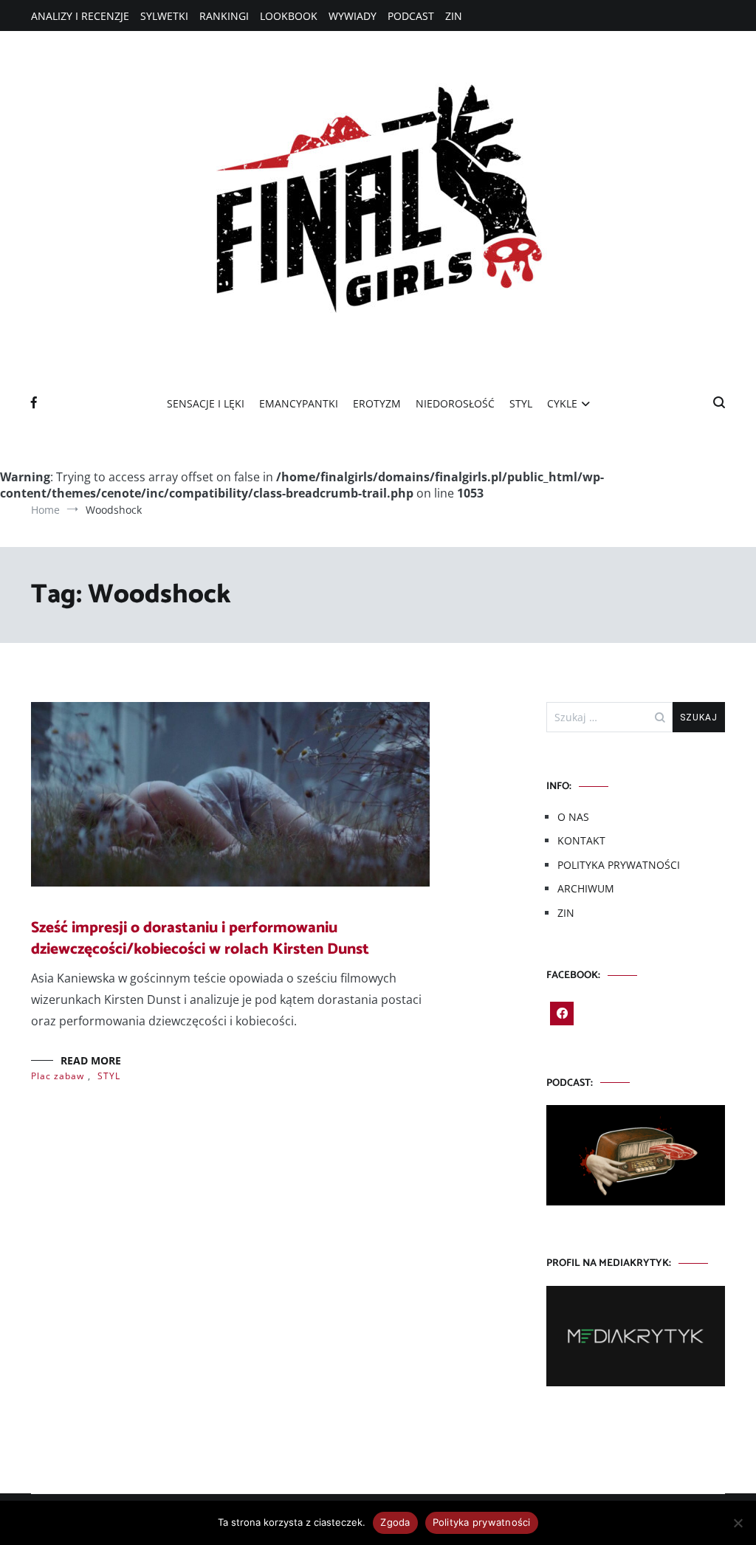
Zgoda (395, 1522)
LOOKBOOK (288, 16)
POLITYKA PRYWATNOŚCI (618, 865)
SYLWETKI (164, 16)
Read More (91, 1060)
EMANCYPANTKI (298, 403)
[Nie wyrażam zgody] (737, 1522)
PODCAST (411, 16)
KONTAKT (581, 840)
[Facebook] (561, 1013)
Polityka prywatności (482, 1522)
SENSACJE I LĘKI (205, 403)
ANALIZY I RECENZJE (80, 16)
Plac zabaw (57, 1076)
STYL (520, 403)
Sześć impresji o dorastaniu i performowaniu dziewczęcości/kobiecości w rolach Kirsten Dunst (200, 938)
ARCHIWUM (585, 888)
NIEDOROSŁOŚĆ (455, 403)
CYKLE (562, 403)
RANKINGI (224, 16)
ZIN (453, 16)
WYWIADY (353, 16)
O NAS (573, 817)
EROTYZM (377, 403)
